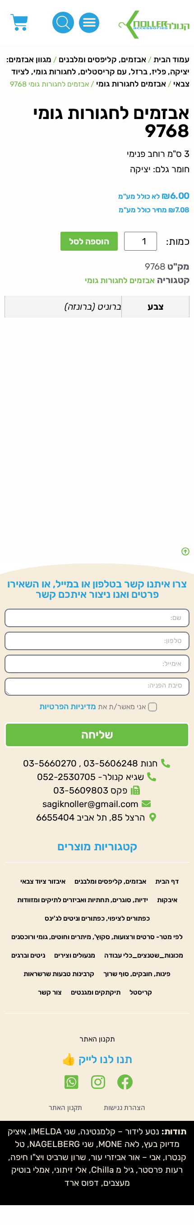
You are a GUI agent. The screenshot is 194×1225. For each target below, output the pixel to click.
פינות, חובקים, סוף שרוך (137, 974)
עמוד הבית (171, 59)
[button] (89, 23)
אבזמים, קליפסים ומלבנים (102, 59)
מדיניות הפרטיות (67, 706)
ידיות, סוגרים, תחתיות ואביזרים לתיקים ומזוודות (82, 900)
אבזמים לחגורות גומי (131, 84)
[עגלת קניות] (19, 22)
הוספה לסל (89, 241)
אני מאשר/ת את (92, 706)
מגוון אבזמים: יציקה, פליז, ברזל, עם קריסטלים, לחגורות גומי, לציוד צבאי (97, 72)
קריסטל (140, 992)
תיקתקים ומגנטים (95, 992)
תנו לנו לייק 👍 (97, 1059)
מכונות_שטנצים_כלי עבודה (143, 955)
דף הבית (167, 881)
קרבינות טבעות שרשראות (58, 974)
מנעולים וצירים (74, 955)
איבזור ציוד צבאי (42, 881)
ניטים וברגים (28, 955)
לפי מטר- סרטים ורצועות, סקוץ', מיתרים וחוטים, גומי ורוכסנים (97, 937)
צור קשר (50, 992)
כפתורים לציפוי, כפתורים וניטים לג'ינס (97, 918)
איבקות (167, 900)
